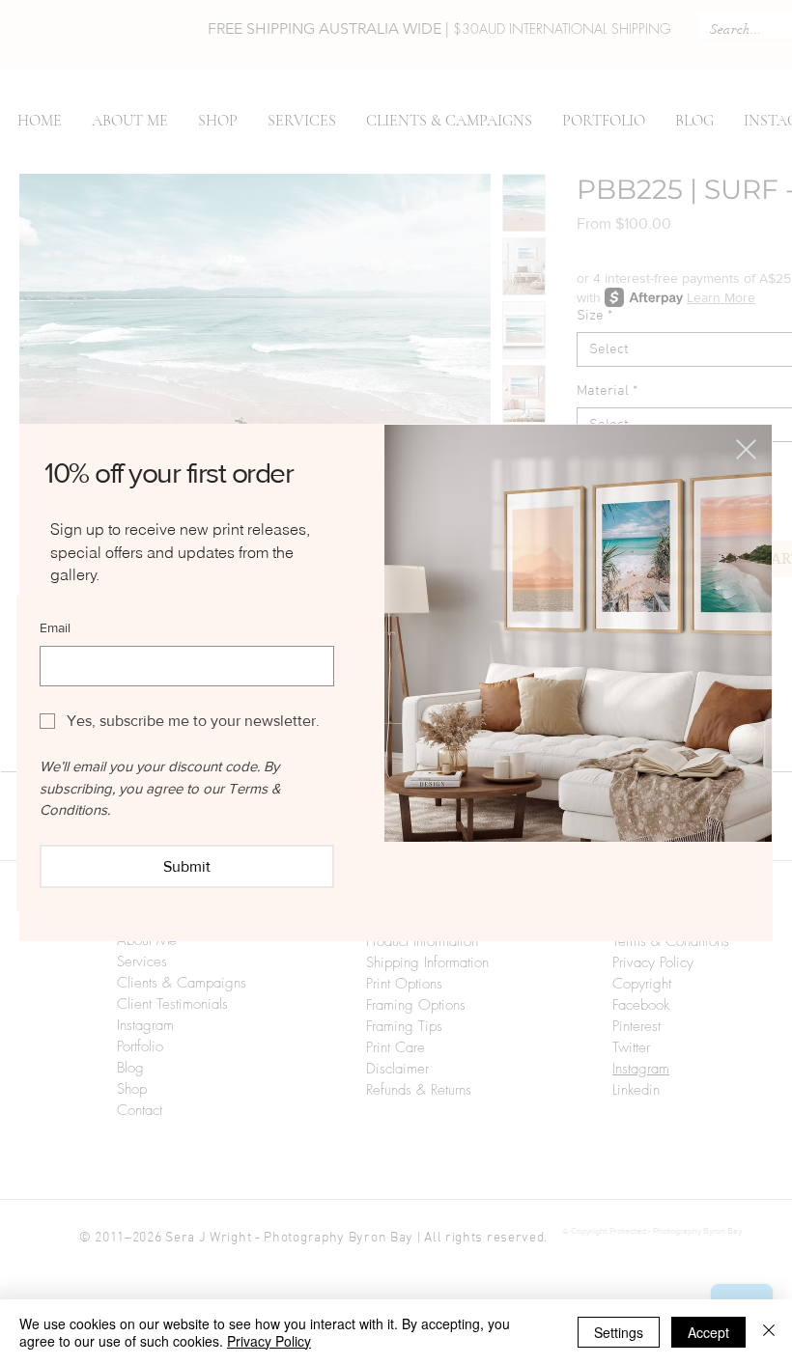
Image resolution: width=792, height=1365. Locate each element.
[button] (746, 449)
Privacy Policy (269, 1341)
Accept (708, 1332)
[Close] (768, 1332)
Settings (618, 1332)
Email (55, 627)
